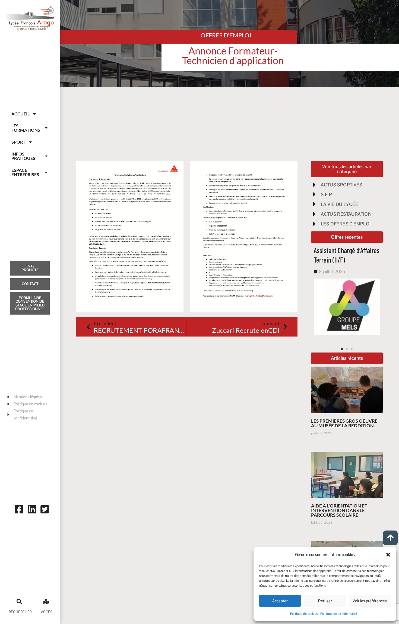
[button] (388, 554)
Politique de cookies (304, 614)
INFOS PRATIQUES (23, 156)
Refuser (325, 600)
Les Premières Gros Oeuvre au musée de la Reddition (344, 423)
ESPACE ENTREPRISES (25, 172)
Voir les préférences (370, 600)
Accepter (280, 600)
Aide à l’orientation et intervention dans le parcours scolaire (339, 510)
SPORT (18, 141)
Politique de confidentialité (338, 614)
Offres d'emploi (226, 35)
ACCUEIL (20, 113)
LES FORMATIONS (25, 127)
